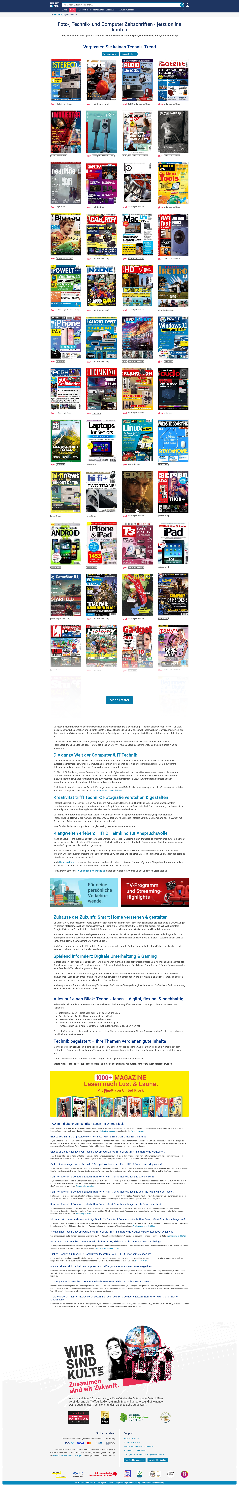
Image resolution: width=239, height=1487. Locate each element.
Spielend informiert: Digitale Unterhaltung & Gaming (105, 956)
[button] (119, 700)
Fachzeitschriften (97, 10)
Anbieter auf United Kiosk (135, 1450)
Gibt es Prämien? (140, 1261)
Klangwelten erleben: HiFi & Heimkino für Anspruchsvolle (111, 833)
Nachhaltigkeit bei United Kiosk (107, 1248)
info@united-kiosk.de (107, 1131)
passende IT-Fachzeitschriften (107, 790)
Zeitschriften (83, 10)
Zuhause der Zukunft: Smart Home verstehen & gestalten (111, 917)
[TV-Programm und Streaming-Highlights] (155, 892)
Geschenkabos (111, 10)
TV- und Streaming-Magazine (90, 870)
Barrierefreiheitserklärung (153, 1483)
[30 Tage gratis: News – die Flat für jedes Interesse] (119, 1094)
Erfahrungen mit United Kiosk (144, 1226)
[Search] (182, 5)
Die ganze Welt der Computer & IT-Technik (95, 755)
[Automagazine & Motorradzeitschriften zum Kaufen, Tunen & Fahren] (84, 892)
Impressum (121, 1483)
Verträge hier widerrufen (134, 1460)
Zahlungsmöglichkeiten (177, 1236)
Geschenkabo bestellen (85, 1186)
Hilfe (182, 10)
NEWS (72, 10)
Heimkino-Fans (66, 862)
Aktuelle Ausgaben (127, 10)
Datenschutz (108, 1483)
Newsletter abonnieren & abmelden (139, 1446)
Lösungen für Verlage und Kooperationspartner (144, 1454)
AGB (100, 1483)
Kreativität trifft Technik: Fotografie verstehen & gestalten (111, 797)
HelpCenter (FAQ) (131, 1438)
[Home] (51, 15)
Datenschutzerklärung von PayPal (68, 1455)
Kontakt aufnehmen (132, 1442)
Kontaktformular (137, 1131)
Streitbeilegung (133, 1483)
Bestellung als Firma (83, 1214)
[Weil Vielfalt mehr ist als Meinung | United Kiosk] (55, 4)
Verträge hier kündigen (158, 1460)
